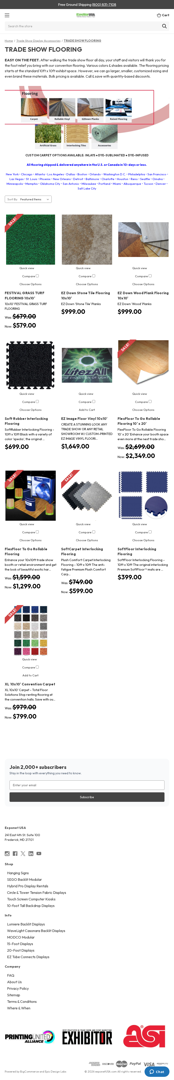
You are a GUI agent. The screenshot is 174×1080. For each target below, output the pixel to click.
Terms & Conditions (22, 1001)
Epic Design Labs (55, 1071)
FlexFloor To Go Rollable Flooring (26, 551)
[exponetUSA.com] (86, 15)
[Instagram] (7, 853)
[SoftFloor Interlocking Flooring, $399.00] (143, 496)
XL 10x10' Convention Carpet (30, 684)
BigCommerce (29, 1071)
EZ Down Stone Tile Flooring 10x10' (85, 295)
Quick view (26, 268)
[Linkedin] (31, 853)
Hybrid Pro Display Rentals (27, 886)
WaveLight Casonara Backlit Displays (36, 930)
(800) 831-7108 (104, 4)
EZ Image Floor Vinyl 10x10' (84, 418)
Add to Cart (87, 410)
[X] (23, 853)
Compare (29, 276)
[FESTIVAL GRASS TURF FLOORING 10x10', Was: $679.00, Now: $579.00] (30, 240)
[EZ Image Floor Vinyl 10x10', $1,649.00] (87, 365)
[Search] (164, 26)
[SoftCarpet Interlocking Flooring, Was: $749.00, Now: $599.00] (87, 496)
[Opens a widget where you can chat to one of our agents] (156, 1072)
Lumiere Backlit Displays (26, 924)
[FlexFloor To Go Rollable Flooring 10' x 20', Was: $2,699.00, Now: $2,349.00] (143, 365)
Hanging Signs (18, 873)
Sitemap (13, 995)
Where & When (18, 1008)
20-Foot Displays (20, 950)
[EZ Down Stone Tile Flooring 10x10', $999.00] (87, 240)
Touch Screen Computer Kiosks (31, 899)
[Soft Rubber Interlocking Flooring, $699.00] (30, 365)
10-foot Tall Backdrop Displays (31, 905)
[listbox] (35, 199)
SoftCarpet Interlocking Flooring (82, 551)
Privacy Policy (18, 988)
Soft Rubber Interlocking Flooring (26, 421)
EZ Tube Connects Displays (28, 957)
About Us (14, 982)
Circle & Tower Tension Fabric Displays (36, 892)
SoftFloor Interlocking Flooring (137, 551)
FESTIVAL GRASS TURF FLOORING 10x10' (24, 295)
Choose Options (30, 284)
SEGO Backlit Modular (24, 879)
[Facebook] (15, 853)
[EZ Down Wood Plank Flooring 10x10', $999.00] (143, 240)
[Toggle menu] (7, 15)
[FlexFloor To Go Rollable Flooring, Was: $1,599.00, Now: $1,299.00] (30, 496)
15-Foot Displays (20, 943)
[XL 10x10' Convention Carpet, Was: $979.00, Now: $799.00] (30, 631)
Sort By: (12, 199)
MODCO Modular (21, 937)
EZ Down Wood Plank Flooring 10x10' (143, 295)
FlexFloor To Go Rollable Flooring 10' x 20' (139, 421)
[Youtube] (38, 853)
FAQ (10, 975)
